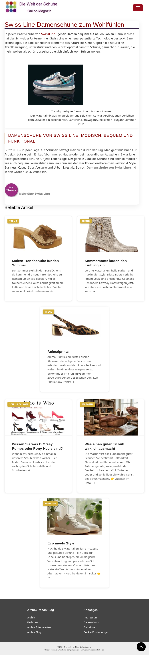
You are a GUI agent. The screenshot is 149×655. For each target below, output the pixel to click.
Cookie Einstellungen (96, 632)
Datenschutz (91, 622)
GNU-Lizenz (91, 627)
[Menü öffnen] (138, 7)
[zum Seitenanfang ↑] (141, 646)
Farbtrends (34, 622)
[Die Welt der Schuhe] (32, 7)
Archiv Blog (34, 632)
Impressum (91, 617)
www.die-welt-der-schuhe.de (92, 650)
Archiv (31, 617)
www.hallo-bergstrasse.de (68, 650)
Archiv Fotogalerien (39, 627)
